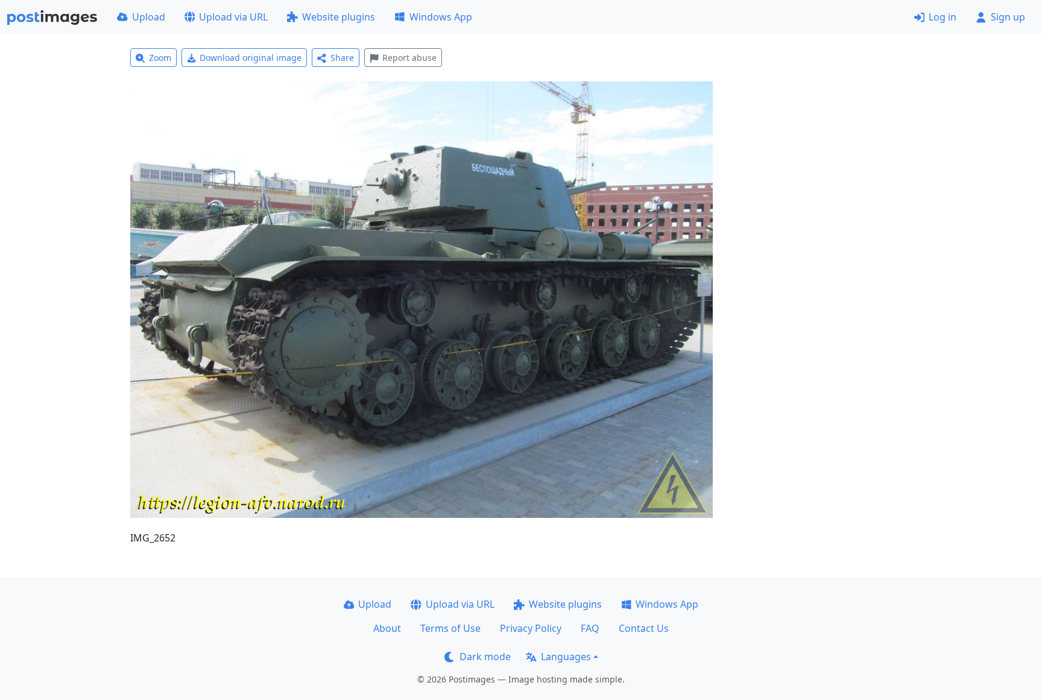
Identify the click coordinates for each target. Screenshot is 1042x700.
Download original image (251, 57)
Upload (148, 17)
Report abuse (409, 57)
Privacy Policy (530, 628)
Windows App (440, 17)
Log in (942, 17)
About (387, 628)
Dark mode (485, 656)
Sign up (1008, 17)
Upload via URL (233, 17)
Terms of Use (450, 628)
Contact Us (644, 628)
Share (342, 57)
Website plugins (338, 17)
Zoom (160, 57)
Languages (566, 656)
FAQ (590, 628)
